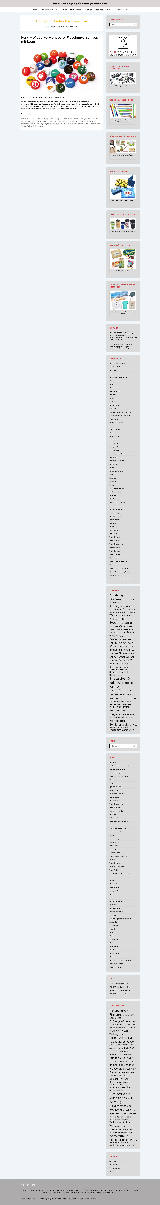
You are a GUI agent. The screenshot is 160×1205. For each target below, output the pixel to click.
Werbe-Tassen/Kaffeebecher (118, 561)
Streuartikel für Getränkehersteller (72, 124)
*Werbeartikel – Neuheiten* (117, 363)
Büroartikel (112, 395)
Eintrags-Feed (113, 1164)
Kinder (111, 433)
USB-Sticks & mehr (115, 530)
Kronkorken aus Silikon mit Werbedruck (61, 121)
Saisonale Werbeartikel (116, 488)
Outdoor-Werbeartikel (116, 471)
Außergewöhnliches (60, 119)
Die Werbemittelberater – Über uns (99, 10)
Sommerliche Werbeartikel (117, 509)
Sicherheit (112, 495)
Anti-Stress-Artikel (115, 367)
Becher (111, 374)
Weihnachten (113, 533)
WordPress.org (114, 1171)
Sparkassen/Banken (115, 516)
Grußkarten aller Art (114, 629)
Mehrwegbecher (114, 450)
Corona (111, 398)
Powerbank (112, 478)
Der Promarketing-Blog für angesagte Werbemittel (80, 3)
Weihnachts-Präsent (123, 698)
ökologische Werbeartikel (122, 729)
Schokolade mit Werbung (118, 669)
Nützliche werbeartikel (116, 454)
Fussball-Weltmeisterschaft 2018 (119, 415)
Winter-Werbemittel (122, 727)
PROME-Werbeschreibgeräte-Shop (120, 994)
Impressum (122, 10)
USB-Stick (130, 694)
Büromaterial (120, 609)
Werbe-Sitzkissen (114, 547)
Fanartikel (112, 408)
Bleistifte (111, 609)
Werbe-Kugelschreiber (120, 701)
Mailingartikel (113, 447)
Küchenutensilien (119, 646)
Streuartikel (113, 523)
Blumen (111, 384)
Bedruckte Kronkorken (76, 119)
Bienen (111, 381)
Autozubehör (113, 370)
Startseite (112, 762)
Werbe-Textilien (114, 565)
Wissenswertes (114, 575)
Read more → (26, 114)
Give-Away (127, 626)
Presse (111, 485)
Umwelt (111, 526)
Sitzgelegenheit (114, 499)
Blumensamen (113, 388)
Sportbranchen (116, 675)
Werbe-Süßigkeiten (115, 554)
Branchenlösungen (115, 391)
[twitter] (28, 1185)
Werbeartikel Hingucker (35, 126)
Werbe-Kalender (114, 540)
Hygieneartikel (119, 632)
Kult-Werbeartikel (127, 639)
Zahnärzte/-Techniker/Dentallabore (120, 579)
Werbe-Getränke (114, 537)
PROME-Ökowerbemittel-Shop (118, 983)
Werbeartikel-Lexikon (72, 10)
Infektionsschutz (114, 429)
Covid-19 (112, 402)
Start (35, 10)
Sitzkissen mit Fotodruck (117, 502)
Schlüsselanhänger (115, 492)
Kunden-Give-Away (121, 642)
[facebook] (23, 1185)
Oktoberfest (113, 464)
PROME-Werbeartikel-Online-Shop (119, 987)
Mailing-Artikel (113, 443)
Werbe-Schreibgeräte (116, 544)
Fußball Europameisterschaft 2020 (120, 412)
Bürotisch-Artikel (130, 609)
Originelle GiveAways (51, 124)
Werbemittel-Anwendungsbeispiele (120, 572)
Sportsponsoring (114, 519)
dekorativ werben (114, 612)
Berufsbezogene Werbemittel (118, 377)
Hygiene (111, 426)
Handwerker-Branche (116, 422)
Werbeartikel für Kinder (120, 706)
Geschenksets (113, 419)
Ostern (111, 467)
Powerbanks (113, 660)
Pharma (111, 474)
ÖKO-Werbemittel (114, 457)
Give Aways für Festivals (37, 121)
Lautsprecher (113, 440)
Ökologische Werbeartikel (117, 460)
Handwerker (124, 629)
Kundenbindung (114, 436)
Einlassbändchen (114, 405)
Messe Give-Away (36, 124)
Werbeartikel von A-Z (50, 10)
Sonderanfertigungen (116, 513)
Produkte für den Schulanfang (121, 661)
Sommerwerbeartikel (119, 672)
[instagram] (33, 1185)
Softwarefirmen (114, 506)
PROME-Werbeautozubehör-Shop (119, 990)
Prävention (112, 481)
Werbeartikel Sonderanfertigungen (120, 568)
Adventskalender (124, 600)
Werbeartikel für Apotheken (120, 704)
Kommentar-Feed (114, 1168)
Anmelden (112, 1161)
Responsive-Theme (90, 1198)
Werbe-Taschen (114, 558)
